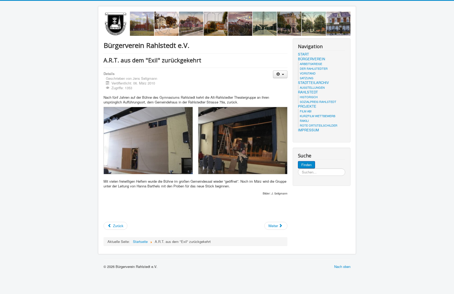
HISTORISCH (309, 97)
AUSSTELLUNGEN (312, 87)
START (303, 54)
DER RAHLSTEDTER (314, 68)
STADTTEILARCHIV (313, 82)
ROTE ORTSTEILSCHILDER (318, 125)
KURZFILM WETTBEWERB (317, 116)
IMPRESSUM (308, 130)
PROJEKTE (307, 106)
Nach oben (342, 266)
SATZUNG (306, 78)
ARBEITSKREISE (311, 64)
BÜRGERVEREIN (311, 59)
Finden (306, 164)
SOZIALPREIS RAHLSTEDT (318, 101)
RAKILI (304, 120)
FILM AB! (306, 111)
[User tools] (280, 74)
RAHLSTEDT (308, 92)
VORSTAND (308, 73)
